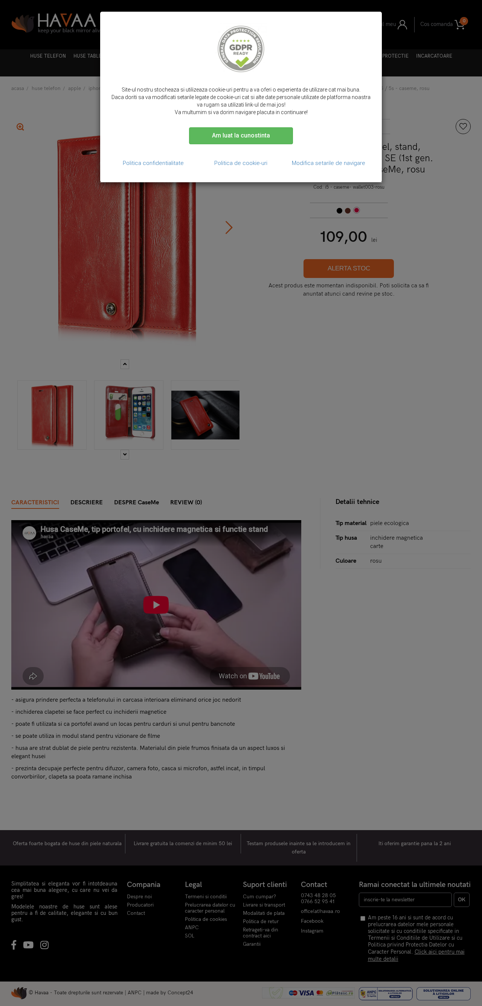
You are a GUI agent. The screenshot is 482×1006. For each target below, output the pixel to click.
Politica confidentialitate (153, 163)
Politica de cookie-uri (240, 163)
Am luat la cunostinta (241, 135)
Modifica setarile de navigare (328, 163)
